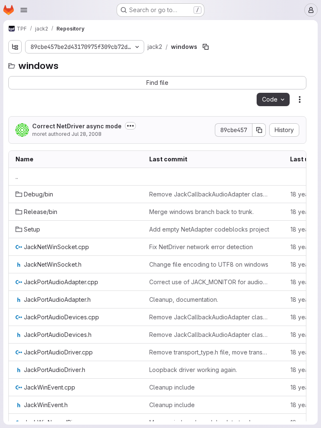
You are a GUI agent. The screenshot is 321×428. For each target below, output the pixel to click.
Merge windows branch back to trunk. (201, 211)
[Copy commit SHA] (259, 130)
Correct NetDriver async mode (77, 126)
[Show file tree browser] (15, 47)
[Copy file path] (205, 47)
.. (16, 176)
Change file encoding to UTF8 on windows (208, 264)
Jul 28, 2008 (86, 134)
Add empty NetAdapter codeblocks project (209, 229)
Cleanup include (172, 387)
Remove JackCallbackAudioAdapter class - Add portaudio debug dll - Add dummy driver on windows (209, 194)
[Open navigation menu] (24, 10)
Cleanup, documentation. (183, 299)
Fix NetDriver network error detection (201, 246)
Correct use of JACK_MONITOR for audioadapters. (209, 281)
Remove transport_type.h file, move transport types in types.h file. (209, 352)
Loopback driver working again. (193, 369)
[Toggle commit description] (130, 126)
